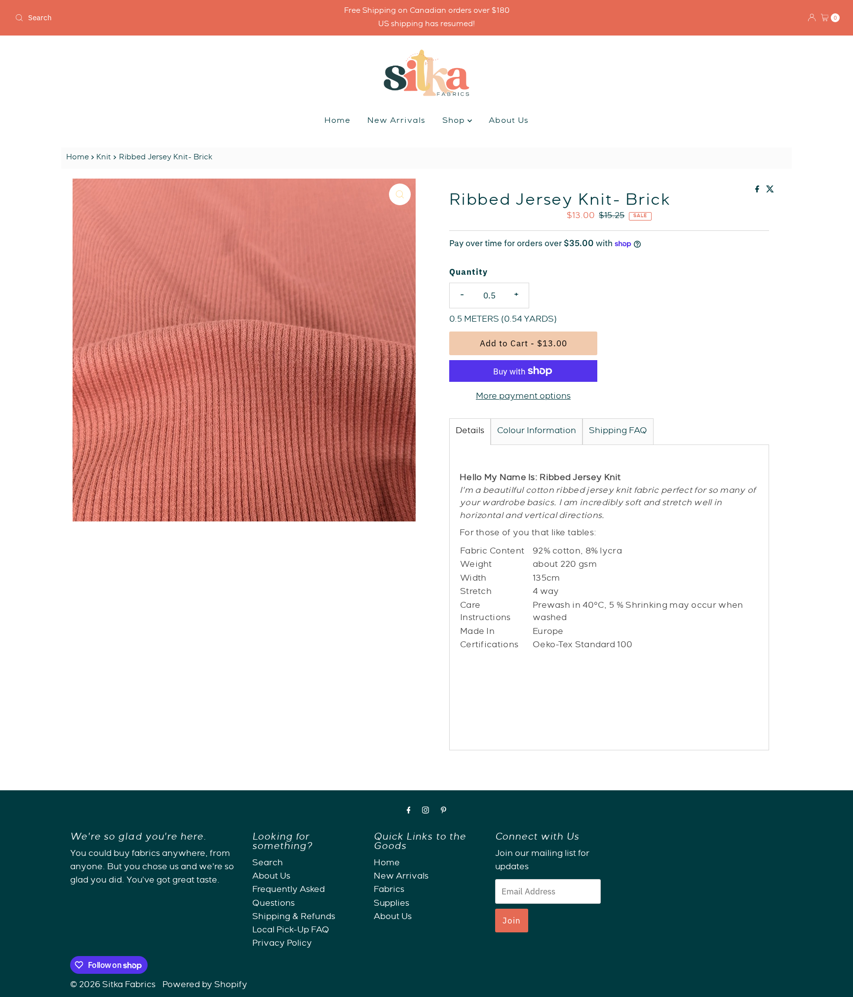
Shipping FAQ (618, 431)
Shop (454, 121)
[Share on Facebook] (758, 191)
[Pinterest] (443, 811)
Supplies (391, 904)
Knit (103, 158)
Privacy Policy (282, 944)
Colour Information (536, 431)
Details (470, 431)
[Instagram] (425, 811)
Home (337, 121)
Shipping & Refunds (293, 917)
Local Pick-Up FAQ (290, 930)
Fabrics (389, 890)
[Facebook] (409, 811)
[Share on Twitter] (770, 191)
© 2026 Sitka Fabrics (112, 985)
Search (267, 863)
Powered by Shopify (204, 985)
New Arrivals (396, 121)
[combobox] (147, 18)
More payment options (523, 397)
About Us (509, 121)
